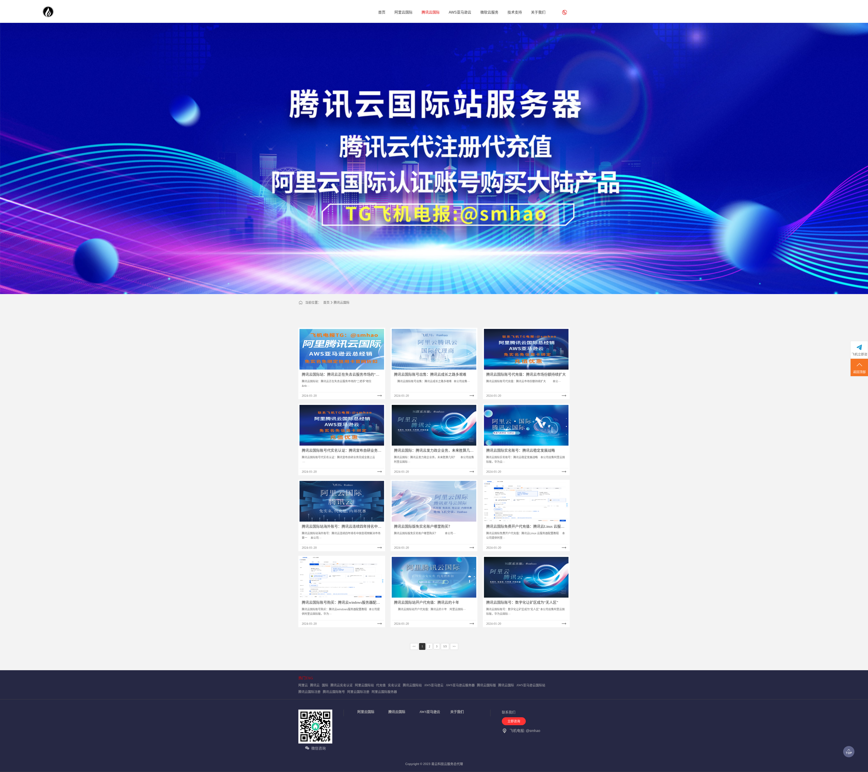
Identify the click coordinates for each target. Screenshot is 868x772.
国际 (325, 685)
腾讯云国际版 (486, 685)
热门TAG (305, 678)
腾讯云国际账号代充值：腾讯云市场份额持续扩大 (526, 374)
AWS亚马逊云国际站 (530, 685)
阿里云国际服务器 (384, 692)
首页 (326, 302)
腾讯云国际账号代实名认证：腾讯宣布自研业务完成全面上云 (341, 451)
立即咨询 (513, 721)
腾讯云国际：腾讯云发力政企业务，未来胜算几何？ (432, 451)
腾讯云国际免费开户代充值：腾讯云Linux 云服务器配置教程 (525, 527)
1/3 (445, 646)
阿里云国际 (365, 712)
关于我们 (457, 712)
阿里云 (303, 685)
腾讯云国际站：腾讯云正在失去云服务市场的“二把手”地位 (340, 375)
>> (454, 646)
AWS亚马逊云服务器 (460, 685)
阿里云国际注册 (358, 692)
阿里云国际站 (364, 685)
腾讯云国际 (341, 302)
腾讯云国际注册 (309, 692)
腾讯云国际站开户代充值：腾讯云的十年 (426, 602)
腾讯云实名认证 (341, 685)
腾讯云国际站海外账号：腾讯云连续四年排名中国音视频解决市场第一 (341, 527)
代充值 (381, 685)
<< (414, 646)
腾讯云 (315, 685)
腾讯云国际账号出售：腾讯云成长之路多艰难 (430, 374)
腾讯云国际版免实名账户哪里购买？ (423, 526)
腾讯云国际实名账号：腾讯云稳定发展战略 (520, 450)
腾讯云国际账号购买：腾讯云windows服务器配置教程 (341, 603)
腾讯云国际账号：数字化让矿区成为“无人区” (522, 602)
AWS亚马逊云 (433, 685)
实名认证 (394, 685)
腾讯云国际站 (412, 685)
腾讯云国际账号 (334, 692)
